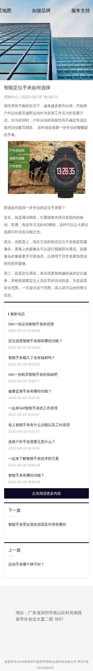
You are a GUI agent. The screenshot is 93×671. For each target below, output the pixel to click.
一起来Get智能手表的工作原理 (33, 408)
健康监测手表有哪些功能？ (30, 391)
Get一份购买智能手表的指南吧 (33, 374)
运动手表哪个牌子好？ (26, 564)
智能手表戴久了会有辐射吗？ (31, 357)
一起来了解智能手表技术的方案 (33, 458)
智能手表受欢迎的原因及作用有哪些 (37, 524)
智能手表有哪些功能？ (26, 475)
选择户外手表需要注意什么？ (31, 441)
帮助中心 (11, 97)
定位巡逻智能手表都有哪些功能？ (35, 340)
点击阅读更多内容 (46, 493)
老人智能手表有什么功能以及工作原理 (39, 425)
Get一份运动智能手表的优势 (31, 324)
